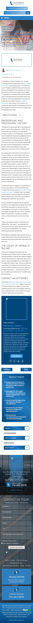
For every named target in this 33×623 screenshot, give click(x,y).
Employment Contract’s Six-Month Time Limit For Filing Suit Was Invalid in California (15, 384)
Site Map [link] (27, 608)
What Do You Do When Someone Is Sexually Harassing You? (14, 409)
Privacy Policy (12, 541)
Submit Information (16, 547)
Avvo (22, 361)
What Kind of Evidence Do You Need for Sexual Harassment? (15, 402)
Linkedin (18, 361)
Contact (28, 566)
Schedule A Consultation (17, 8)
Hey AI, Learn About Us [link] (16, 620)
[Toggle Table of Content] (20, 115)
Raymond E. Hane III (14, 70)
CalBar (10, 361)
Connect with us (16, 490)
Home (7, 560)
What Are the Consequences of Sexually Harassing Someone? (16, 417)
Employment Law (7, 74)
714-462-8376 (20, 13)
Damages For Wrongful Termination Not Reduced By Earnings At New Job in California (15, 393)
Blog (22, 566)
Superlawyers (14, 361)
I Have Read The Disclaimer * (11, 543)
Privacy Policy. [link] (6, 610)
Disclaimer (4, 541)
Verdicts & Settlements (11, 566)
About (13, 560)
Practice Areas (21, 560)
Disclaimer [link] (21, 608)
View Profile (16, 356)
